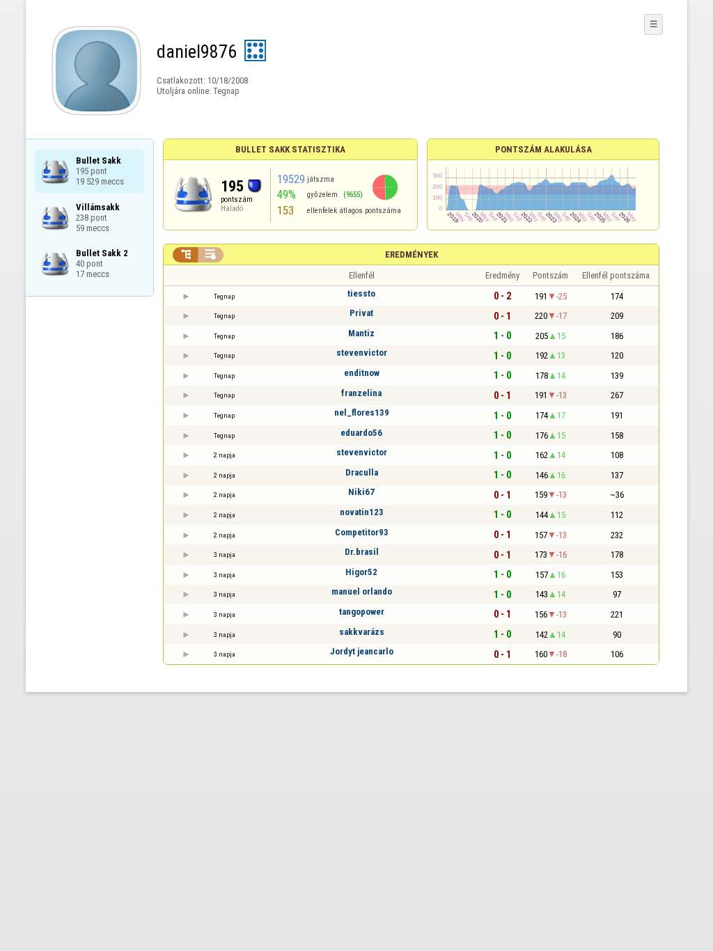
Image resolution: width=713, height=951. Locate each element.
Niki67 (361, 492)
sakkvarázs (361, 632)
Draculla (361, 472)
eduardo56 (361, 432)
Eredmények (411, 254)
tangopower (361, 611)
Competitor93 (362, 532)
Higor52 (361, 572)
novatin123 (362, 512)
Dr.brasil (362, 552)
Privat (361, 313)
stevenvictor (361, 352)
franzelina (361, 393)
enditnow (361, 373)
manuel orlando (361, 591)
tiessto (361, 293)
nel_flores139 (361, 412)
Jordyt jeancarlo (361, 651)
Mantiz (361, 333)
